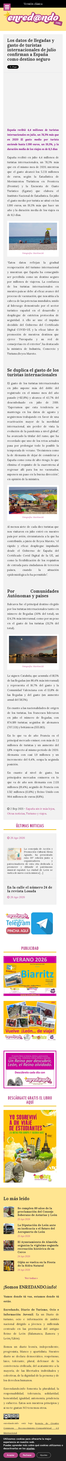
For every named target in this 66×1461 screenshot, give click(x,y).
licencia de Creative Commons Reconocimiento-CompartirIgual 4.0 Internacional (31, 1428)
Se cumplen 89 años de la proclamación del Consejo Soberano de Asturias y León (37, 1212)
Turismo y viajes (36, 813)
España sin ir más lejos (40, 808)
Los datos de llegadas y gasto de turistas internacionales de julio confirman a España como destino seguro (31, 50)
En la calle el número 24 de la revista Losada (29, 869)
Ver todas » (31, 1278)
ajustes (30, 1448)
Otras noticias (16, 813)
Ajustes (43, 1455)
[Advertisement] (33, 98)
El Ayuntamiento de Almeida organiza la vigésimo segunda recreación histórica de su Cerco (38, 1247)
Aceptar (10, 1455)
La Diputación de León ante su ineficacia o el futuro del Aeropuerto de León (37, 1228)
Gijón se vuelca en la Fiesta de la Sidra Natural (36, 1264)
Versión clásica (33, 4)
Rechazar (27, 1455)
